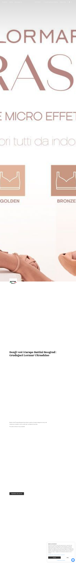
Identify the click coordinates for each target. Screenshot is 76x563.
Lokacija (11, 2)
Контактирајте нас (18, 2)
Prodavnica (4, 2)
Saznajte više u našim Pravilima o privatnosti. (56, 554)
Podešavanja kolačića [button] (61, 560)
